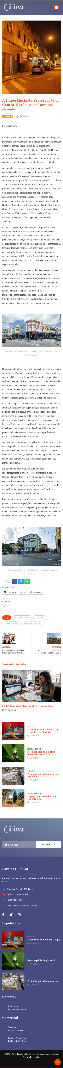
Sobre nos (12, 1027)
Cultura (8, 116)
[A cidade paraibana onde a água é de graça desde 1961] (13, 776)
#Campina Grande (22, 618)
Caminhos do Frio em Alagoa (44, 939)
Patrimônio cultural (32, 624)
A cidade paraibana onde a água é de (42, 775)
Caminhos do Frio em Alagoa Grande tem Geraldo (44, 731)
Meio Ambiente (34, 749)
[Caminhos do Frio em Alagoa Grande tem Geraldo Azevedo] (13, 731)
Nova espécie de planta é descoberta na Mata (41, 753)
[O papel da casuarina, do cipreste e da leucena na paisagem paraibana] (13, 798)
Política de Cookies (17, 1041)
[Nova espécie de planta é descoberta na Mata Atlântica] (13, 753)
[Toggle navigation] (56, 7)
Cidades (9, 698)
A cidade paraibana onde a (42, 981)
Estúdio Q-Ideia (15, 1030)
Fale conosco (14, 1006)
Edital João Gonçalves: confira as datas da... (27, 705)
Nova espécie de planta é (41, 960)
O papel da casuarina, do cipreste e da (41, 797)
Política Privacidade (17, 1038)
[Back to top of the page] (58, 1062)
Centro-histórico (12, 624)
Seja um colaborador (17, 1009)
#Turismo (39, 618)
